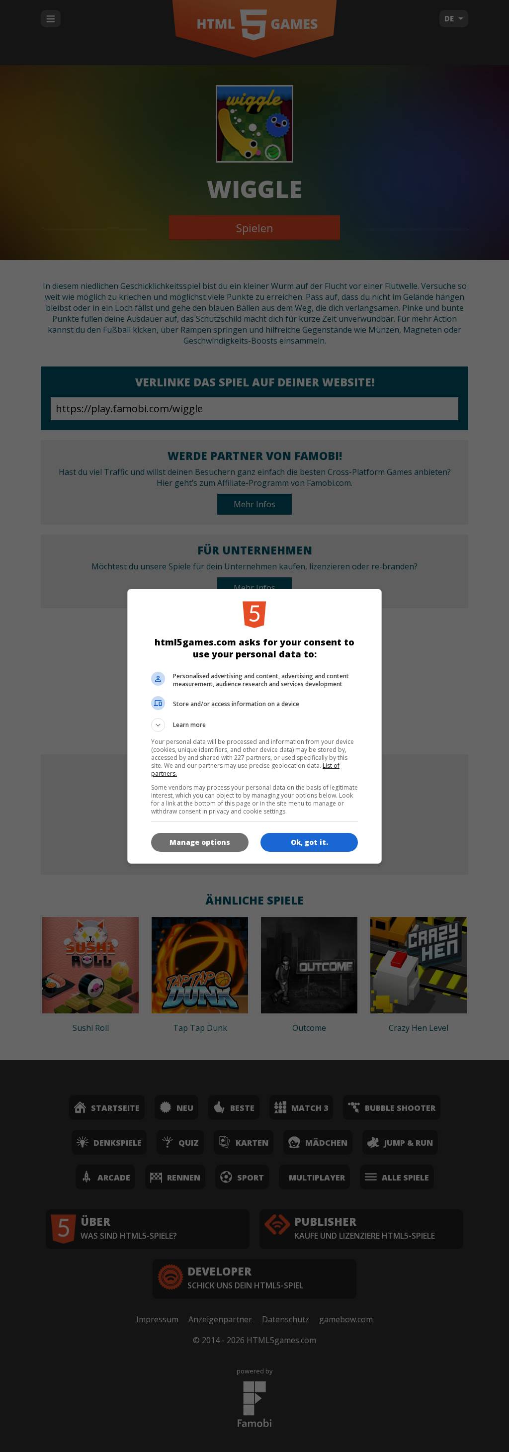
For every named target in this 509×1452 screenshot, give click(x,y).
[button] (254, 725)
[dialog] (254, 726)
